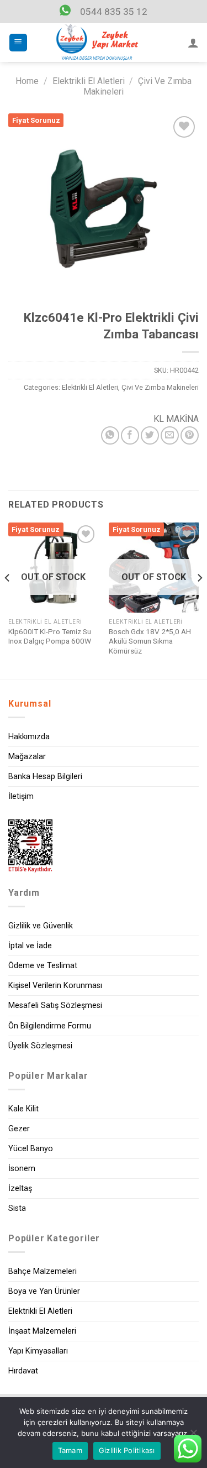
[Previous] (7, 599)
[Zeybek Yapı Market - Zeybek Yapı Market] (97, 42)
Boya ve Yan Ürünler (44, 1291)
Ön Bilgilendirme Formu (49, 1026)
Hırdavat (23, 1371)
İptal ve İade (30, 945)
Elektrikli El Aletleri (88, 81)
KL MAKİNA (176, 419)
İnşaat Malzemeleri (42, 1331)
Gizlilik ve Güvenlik (40, 926)
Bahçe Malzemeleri (42, 1271)
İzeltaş (20, 1188)
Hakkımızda (29, 736)
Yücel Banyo (30, 1148)
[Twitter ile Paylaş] (150, 435)
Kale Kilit (23, 1109)
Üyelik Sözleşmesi (40, 1046)
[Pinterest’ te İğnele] (190, 435)
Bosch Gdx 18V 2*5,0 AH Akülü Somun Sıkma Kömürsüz (150, 641)
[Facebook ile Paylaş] (130, 435)
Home (27, 81)
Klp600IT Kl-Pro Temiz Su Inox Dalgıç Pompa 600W (49, 636)
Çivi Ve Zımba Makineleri (160, 387)
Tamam (70, 1450)
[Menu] (18, 43)
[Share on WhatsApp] (110, 435)
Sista (17, 1208)
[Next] (199, 599)
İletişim (21, 796)
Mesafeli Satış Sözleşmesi (55, 1005)
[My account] (193, 42)
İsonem (21, 1168)
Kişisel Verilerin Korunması (55, 985)
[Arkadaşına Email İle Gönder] (170, 435)
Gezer (19, 1128)
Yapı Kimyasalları (38, 1351)
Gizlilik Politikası (127, 1450)
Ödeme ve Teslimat (42, 965)
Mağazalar (27, 756)
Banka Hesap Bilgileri (45, 776)
